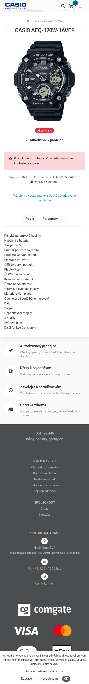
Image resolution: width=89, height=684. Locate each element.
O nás (44, 508)
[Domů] (16, 6)
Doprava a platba (45, 182)
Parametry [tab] (53, 219)
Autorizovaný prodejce (38, 346)
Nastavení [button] (27, 678)
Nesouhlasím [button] (49, 678)
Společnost (44, 502)
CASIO (25, 177)
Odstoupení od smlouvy (45, 485)
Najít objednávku (45, 491)
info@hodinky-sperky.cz (44, 439)
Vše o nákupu (44, 461)
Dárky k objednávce (35, 368)
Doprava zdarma (33, 405)
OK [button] (66, 678)
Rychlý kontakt (44, 583)
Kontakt (44, 514)
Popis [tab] (30, 219)
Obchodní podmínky (44, 467)
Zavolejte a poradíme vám (40, 387)
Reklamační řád (44, 479)
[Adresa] (44, 541)
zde (60, 671)
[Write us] (44, 576)
